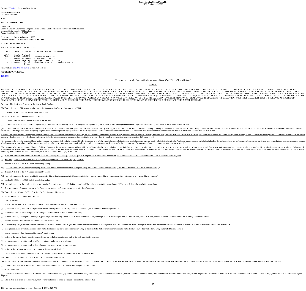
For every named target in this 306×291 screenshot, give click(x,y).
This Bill (12, 8)
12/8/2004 (5, 76)
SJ (53, 58)
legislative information (21, 68)
